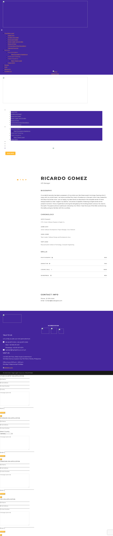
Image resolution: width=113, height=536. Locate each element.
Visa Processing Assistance (19, 54)
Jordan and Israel (13, 37)
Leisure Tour (55, 150)
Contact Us (8, 71)
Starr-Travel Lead (16, 61)
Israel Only (11, 35)
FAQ (6, 67)
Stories (7, 65)
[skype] (23, 180)
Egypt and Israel (13, 39)
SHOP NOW (10, 153)
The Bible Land (9, 33)
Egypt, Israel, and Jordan (15, 42)
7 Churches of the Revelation (17, 46)
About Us (8, 69)
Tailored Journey (13, 48)
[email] (17, 180)
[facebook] (20, 180)
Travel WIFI (11, 63)
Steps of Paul (12, 44)
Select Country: (5, 431)
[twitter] (25, 180)
